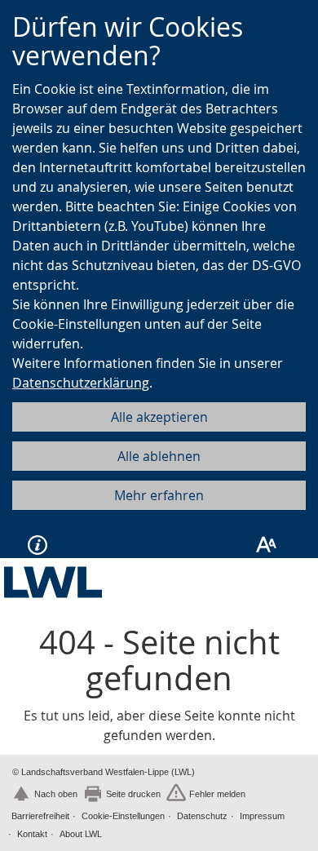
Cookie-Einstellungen (123, 816)
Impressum (262, 816)
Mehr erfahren (159, 495)
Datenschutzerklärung (80, 383)
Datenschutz (202, 816)
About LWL (81, 834)
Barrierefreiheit (40, 816)
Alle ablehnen (159, 456)
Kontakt (32, 834)
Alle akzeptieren (159, 417)
